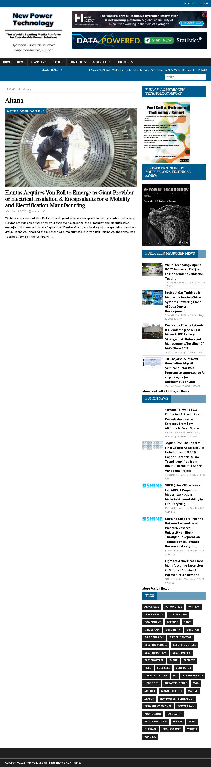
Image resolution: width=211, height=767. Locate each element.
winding (150, 737)
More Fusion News (155, 588)
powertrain (186, 706)
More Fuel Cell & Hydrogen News (165, 391)
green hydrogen (156, 676)
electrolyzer (154, 660)
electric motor (180, 637)
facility (189, 660)
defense (172, 622)
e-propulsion (154, 637)
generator (183, 668)
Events (58, 62)
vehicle (192, 729)
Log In (204, 3)
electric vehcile (155, 645)
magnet (149, 691)
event (173, 660)
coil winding (178, 615)
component (152, 622)
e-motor (192, 630)
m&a (196, 683)
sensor (178, 721)
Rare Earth (174, 714)
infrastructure (175, 683)
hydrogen (151, 683)
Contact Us (124, 62)
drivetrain (152, 630)
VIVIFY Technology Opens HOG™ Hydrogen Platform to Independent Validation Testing (184, 272)
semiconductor (155, 721)
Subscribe (76, 62)
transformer (171, 729)
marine (193, 691)
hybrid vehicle (192, 676)
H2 (175, 676)
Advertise (100, 62)
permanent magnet (158, 706)
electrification (155, 653)
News (20, 62)
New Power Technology (177, 699)
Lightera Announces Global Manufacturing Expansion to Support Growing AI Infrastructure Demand (184, 568)
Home (7, 62)
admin (36, 211)
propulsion (152, 714)
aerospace (151, 607)
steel (192, 721)
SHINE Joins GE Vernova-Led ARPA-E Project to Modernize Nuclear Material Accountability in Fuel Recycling (184, 494)
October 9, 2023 (16, 211)
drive (187, 622)
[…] (52, 236)
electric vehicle (184, 645)
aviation (194, 607)
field (147, 668)
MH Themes (74, 763)
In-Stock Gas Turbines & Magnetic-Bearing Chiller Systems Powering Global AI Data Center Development (183, 301)
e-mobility (173, 630)
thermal (150, 729)
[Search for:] (185, 77)
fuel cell (163, 668)
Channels (37, 62)
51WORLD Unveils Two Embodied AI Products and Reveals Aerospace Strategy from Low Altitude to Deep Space (184, 419)
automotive (173, 607)
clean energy (153, 615)
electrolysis (181, 653)
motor (149, 699)
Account (189, 3)
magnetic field (171, 691)
